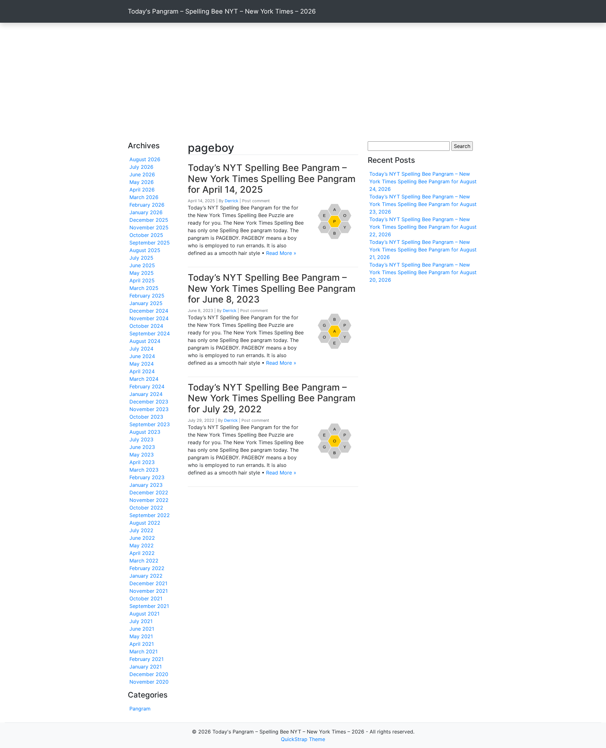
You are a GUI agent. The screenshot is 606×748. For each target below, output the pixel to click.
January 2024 (146, 394)
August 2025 (144, 250)
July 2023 (141, 439)
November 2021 (148, 591)
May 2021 (141, 636)
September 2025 (149, 242)
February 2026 (146, 205)
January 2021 (145, 666)
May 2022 (141, 545)
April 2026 (142, 189)
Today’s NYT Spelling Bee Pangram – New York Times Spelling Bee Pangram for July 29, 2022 (271, 398)
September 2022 (149, 515)
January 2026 (146, 212)
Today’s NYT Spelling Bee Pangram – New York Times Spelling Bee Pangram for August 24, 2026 (423, 181)
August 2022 (144, 523)
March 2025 (143, 288)
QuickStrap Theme (303, 739)
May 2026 (141, 182)
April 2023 (142, 462)
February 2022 (146, 568)
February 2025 (146, 295)
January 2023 (146, 485)
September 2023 (149, 424)
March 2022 (143, 560)
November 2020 (149, 682)
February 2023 (146, 477)
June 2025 (142, 265)
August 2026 (144, 159)
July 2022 (141, 530)
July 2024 (141, 348)
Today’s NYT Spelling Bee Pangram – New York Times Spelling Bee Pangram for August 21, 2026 (423, 249)
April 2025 (142, 280)
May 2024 (141, 364)
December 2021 (148, 583)
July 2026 (141, 167)
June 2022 (142, 538)
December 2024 (148, 311)
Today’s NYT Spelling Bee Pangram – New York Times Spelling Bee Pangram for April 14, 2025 (271, 178)
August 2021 (144, 613)
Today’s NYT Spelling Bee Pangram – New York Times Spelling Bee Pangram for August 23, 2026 (423, 204)
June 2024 (142, 356)
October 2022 (146, 507)
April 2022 (142, 553)
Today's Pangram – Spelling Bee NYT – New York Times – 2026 (222, 11)
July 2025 (141, 258)
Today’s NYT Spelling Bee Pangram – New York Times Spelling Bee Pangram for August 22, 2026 (423, 227)
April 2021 (141, 644)
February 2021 (146, 659)
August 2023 (144, 432)
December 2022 (148, 492)
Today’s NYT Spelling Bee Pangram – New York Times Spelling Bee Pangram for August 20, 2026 (423, 272)
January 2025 (146, 303)
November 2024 (149, 318)
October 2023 (146, 417)
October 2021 (145, 598)
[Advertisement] (303, 82)
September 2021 (149, 606)
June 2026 (142, 174)
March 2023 (143, 470)
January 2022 (146, 576)
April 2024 (142, 371)
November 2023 (149, 409)
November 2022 (149, 500)
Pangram (140, 708)
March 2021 (143, 651)
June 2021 (141, 629)
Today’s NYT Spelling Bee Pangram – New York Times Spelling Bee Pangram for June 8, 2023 (271, 288)
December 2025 (148, 220)
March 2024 (143, 379)
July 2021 (140, 621)
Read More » (281, 253)
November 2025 (149, 227)
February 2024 (146, 386)
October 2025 (146, 235)
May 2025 (141, 273)
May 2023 (141, 454)
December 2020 (148, 674)
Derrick (231, 200)
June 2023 (142, 447)
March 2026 (143, 197)
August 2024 (144, 341)
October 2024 (146, 326)
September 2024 (149, 333)
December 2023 (148, 401)
